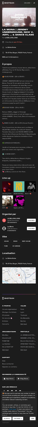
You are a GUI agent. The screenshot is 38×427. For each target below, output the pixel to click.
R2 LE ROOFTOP (7, 347)
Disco (15, 241)
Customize (17, 418)
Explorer (27, 3)
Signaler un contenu (9, 367)
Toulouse (23, 315)
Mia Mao (5, 335)
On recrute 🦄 (7, 318)
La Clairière (6, 344)
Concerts (5, 324)
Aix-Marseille (25, 318)
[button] (31, 220)
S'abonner (31, 220)
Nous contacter (8, 364)
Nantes (23, 321)
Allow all (7, 418)
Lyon (22, 312)
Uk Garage (16, 246)
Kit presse (5, 315)
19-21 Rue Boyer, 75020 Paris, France (19, 264)
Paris (22, 309)
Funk (6, 246)
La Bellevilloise (11, 258)
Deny (32, 418)
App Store (9, 378)
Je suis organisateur (9, 309)
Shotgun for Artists (9, 312)
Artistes (5, 321)
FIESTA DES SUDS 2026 (28, 347)
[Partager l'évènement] (34, 3)
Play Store (24, 378)
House (6, 241)
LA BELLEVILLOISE (11, 38)
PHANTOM (5, 341)
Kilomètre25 (6, 338)
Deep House (26, 241)
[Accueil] (8, 3)
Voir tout (23, 324)
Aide (3, 361)
